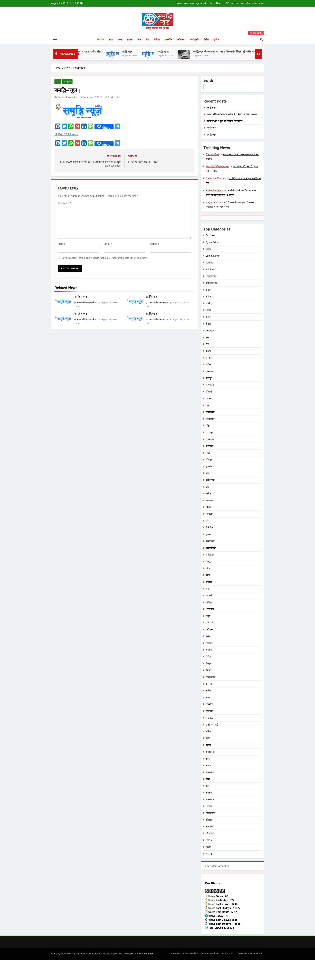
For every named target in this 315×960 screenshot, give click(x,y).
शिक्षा (208, 779)
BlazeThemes (146, 953)
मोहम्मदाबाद (210, 677)
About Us (175, 953)
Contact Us (228, 953)
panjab (209, 262)
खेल (205, 3)
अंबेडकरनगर (211, 283)
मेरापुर (208, 663)
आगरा (208, 310)
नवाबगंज (209, 500)
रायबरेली (209, 704)
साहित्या (209, 806)
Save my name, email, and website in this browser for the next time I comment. (105, 257)
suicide (210, 269)
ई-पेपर (261, 3)
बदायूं (208, 561)
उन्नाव (208, 337)
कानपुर (209, 378)
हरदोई (208, 846)
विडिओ (217, 3)
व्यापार (208, 745)
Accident (210, 235)
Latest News (213, 255)
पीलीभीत (209, 527)
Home (179, 3)
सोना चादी (210, 833)
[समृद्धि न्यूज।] (86, 54)
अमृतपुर (209, 289)
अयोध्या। (210, 296)
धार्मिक (208, 493)
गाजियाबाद (210, 412)
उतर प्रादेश (67, 81)
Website (154, 243)
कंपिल (208, 364)
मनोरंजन (234, 3)
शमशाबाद (210, 751)
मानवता (209, 643)
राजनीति (225, 3)
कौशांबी (209, 391)
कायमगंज (210, 384)
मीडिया (208, 656)
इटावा (208, 316)
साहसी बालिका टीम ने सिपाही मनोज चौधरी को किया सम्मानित (232, 114)
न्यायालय (209, 513)
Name (62, 243)
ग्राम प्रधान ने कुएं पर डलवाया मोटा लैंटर (224, 121)
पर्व (207, 520)
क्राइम (199, 3)
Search (208, 80)
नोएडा (208, 507)
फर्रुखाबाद (210, 554)
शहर (186, 3)
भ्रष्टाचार (210, 609)
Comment (64, 203)
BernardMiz (212, 154)
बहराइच (209, 582)
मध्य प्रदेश (210, 622)
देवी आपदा (210, 480)
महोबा (208, 636)
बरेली (208, 568)
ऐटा (207, 344)
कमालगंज (210, 371)
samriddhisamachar (67, 97)
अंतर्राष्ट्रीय (245, 3)
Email (108, 243)
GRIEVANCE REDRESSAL (249, 953)
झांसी (208, 473)
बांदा (207, 588)
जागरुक (209, 446)
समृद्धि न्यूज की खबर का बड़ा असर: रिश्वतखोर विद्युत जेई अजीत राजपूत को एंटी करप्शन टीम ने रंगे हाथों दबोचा (217, 51)
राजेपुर (208, 690)
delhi (208, 249)
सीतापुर (209, 819)
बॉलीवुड (209, 602)
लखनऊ (209, 717)
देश (211, 3)
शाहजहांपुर (210, 772)
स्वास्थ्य (209, 840)
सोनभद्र (209, 826)
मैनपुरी (208, 670)
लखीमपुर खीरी (212, 724)
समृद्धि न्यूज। (101, 51)
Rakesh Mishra (214, 190)
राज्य (192, 3)
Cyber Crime (212, 242)
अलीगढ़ (209, 303)
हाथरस (209, 853)
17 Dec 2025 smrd (66, 134)
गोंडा (208, 425)
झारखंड (209, 466)
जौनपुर (209, 459)
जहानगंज (210, 439)
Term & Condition (210, 953)
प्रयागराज (210, 541)
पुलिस (208, 534)
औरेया (208, 350)
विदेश (254, 3)
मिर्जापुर (209, 649)
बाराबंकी (209, 595)
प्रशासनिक (211, 548)
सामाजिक (210, 799)
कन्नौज (209, 357)
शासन (208, 765)
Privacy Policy (190, 953)
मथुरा (208, 616)
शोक (208, 785)
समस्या (209, 792)
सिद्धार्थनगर (210, 813)
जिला (208, 452)
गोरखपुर (209, 432)
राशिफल (209, 711)
